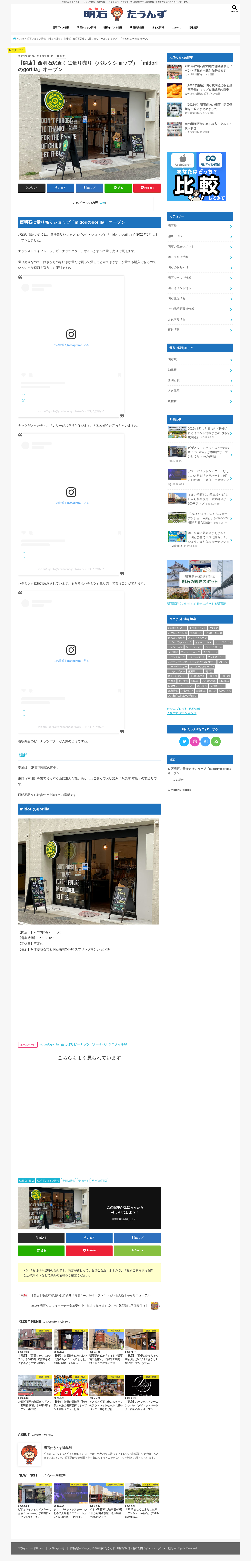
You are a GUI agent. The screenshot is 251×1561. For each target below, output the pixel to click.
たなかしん (196, 632)
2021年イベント (197, 628)
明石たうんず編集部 (58, 1447)
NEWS (84, 1180)
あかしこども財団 (177, 632)
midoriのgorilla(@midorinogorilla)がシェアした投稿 (69, 411)
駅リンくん (225, 690)
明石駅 (172, 359)
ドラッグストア (176, 657)
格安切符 (202, 686)
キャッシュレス (203, 642)
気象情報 (173, 690)
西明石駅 (174, 380)
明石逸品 (224, 681)
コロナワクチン (223, 642)
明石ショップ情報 (86, 27)
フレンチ (223, 661)
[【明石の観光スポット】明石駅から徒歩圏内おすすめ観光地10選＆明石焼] (200, 599)
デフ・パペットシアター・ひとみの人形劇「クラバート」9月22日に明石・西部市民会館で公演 (198, 478)
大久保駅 (174, 390)
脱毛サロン (187, 690)
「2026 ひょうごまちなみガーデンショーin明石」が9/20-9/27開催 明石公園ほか (208, 518)
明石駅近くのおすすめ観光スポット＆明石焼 (196, 603)
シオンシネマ (175, 647)
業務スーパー (217, 686)
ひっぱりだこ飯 (214, 632)
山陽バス (225, 676)
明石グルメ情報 (61, 27)
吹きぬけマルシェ (177, 676)
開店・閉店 (28, 1180)
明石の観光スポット (181, 246)
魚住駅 (172, 401)
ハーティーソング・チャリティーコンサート (191, 661)
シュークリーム (214, 647)
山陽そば (212, 676)
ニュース (176, 27)
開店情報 (70, 1180)
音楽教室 (201, 690)
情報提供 (193, 27)
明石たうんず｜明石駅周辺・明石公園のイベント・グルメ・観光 (136, 1548)
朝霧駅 (172, 369)
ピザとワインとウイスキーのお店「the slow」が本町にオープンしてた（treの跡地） (199, 454)
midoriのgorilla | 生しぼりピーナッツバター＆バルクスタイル (81, 1044)
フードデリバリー (177, 666)
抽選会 (171, 681)
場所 (178, 779)
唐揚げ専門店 (197, 676)
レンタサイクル (176, 671)
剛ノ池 (209, 671)
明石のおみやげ (178, 267)
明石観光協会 (209, 681)
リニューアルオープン (202, 666)
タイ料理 (173, 652)
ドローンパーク (196, 657)
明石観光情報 (137, 27)
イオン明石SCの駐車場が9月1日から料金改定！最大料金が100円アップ (207, 499)
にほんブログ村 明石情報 (183, 709)
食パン (212, 690)
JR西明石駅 (101, 1180)
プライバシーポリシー (31, 1548)
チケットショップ (190, 652)
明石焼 (199, 93)
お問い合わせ (57, 1548)
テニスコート (210, 652)
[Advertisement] (89, 1115)
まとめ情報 (158, 27)
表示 (102, 202)
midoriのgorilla (179, 789)
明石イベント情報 (113, 27)
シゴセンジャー (194, 647)
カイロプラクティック (180, 642)
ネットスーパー (216, 657)
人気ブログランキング (181, 713)
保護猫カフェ (195, 671)
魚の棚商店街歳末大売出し (182, 695)
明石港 (194, 681)
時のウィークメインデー (181, 686)
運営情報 (174, 329)
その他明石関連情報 (181, 308)
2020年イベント (177, 628)
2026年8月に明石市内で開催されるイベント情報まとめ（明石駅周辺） (208, 433)
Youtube (213, 628)
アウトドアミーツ (197, 637)
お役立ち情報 (177, 319)
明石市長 (183, 681)
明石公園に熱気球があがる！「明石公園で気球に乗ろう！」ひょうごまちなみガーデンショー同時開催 (198, 539)
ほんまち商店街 (176, 637)
